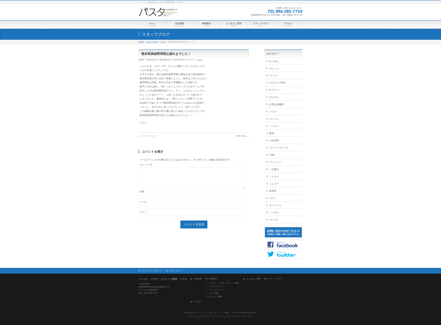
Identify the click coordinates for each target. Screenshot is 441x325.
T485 (272, 154)
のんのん (274, 97)
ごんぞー (274, 183)
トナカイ (274, 176)
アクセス (197, 302)
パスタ (272, 111)
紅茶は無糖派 (276, 104)
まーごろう (275, 205)
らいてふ (274, 118)
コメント (146, 164)
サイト (143, 212)
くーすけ (274, 212)
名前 (142, 191)
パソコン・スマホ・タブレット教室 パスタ (216, 312)
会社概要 (197, 279)
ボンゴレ (274, 219)
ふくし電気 (213, 293)
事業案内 (213, 279)
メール (143, 201)
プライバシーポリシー (152, 270)
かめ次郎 (274, 140)
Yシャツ (273, 75)
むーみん (274, 61)
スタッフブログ (275, 279)
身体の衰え (242, 136)
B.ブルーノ (275, 90)
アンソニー (275, 162)
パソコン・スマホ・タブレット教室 (224, 283)
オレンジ (274, 68)
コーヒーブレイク (279, 147)
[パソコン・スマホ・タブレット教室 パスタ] (159, 13)
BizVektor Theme (221, 316)
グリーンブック (147, 136)
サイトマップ (175, 270)
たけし (199, 60)
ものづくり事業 (215, 297)
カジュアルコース (217, 286)
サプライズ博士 (277, 82)
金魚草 (272, 190)
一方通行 (274, 169)
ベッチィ (274, 126)
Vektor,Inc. (237, 316)
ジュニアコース (216, 290)
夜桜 (271, 133)
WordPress (205, 316)
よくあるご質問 (253, 279)
